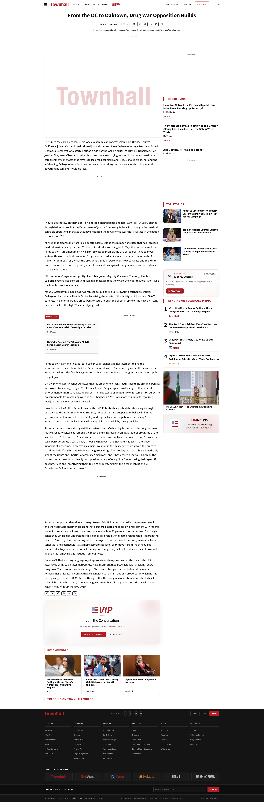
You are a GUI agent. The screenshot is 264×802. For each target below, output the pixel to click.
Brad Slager (107, 744)
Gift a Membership (197, 735)
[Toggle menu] (45, 4)
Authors (47, 758)
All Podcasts (136, 753)
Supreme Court (79, 758)
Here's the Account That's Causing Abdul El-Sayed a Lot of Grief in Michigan (102, 682)
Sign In (195, 713)
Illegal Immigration (81, 753)
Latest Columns (50, 739)
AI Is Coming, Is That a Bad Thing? (183, 150)
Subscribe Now (115, 634)
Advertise (164, 735)
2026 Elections (79, 730)
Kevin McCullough (109, 739)
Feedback (74, 798)
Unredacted (136, 739)
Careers (164, 739)
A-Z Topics (78, 724)
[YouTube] (141, 713)
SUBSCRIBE (201, 4)
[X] (125, 713)
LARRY (134, 730)
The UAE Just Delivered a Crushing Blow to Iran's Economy (189, 408)
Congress (77, 735)
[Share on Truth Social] (139, 24)
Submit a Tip (166, 744)
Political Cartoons (51, 749)
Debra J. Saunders (108, 24)
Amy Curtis (129, 691)
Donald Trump (79, 739)
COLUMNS (85, 4)
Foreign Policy (79, 749)
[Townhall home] (54, 713)
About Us (164, 730)
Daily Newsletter (196, 739)
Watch (47, 744)
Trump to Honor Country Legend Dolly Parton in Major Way (200, 231)
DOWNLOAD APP (170, 4)
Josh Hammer (108, 753)
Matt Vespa (51, 691)
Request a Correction (87, 798)
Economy (77, 744)
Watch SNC (194, 744)
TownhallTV (49, 753)
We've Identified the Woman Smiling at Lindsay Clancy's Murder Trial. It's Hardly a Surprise (60, 683)
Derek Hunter (108, 735)
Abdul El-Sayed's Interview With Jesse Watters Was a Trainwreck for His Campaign (200, 213)
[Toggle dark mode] (218, 4)
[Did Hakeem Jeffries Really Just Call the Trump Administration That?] (172, 254)
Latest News (49, 735)
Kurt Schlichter (108, 730)
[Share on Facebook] (145, 24)
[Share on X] (134, 24)
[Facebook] (136, 713)
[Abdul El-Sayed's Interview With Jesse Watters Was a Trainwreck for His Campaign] (172, 216)
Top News (48, 730)
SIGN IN (187, 4)
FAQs (204, 713)
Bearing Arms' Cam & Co (141, 744)
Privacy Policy (63, 798)
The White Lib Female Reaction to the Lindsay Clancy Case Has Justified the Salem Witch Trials (190, 129)
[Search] (212, 4)
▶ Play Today (175, 290)
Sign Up (213, 789)
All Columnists (108, 758)
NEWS (76, 4)
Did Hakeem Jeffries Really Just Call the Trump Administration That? (200, 251)
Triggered (135, 735)
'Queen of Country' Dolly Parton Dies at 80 (140, 681)
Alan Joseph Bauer (110, 749)
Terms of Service (50, 798)
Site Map (101, 798)
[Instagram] (130, 713)
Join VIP (214, 713)
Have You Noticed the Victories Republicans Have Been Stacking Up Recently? (189, 106)
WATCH (96, 4)
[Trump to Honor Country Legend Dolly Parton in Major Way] (172, 235)
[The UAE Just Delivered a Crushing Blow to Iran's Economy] (191, 387)
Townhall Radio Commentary (143, 749)
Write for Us (165, 749)
